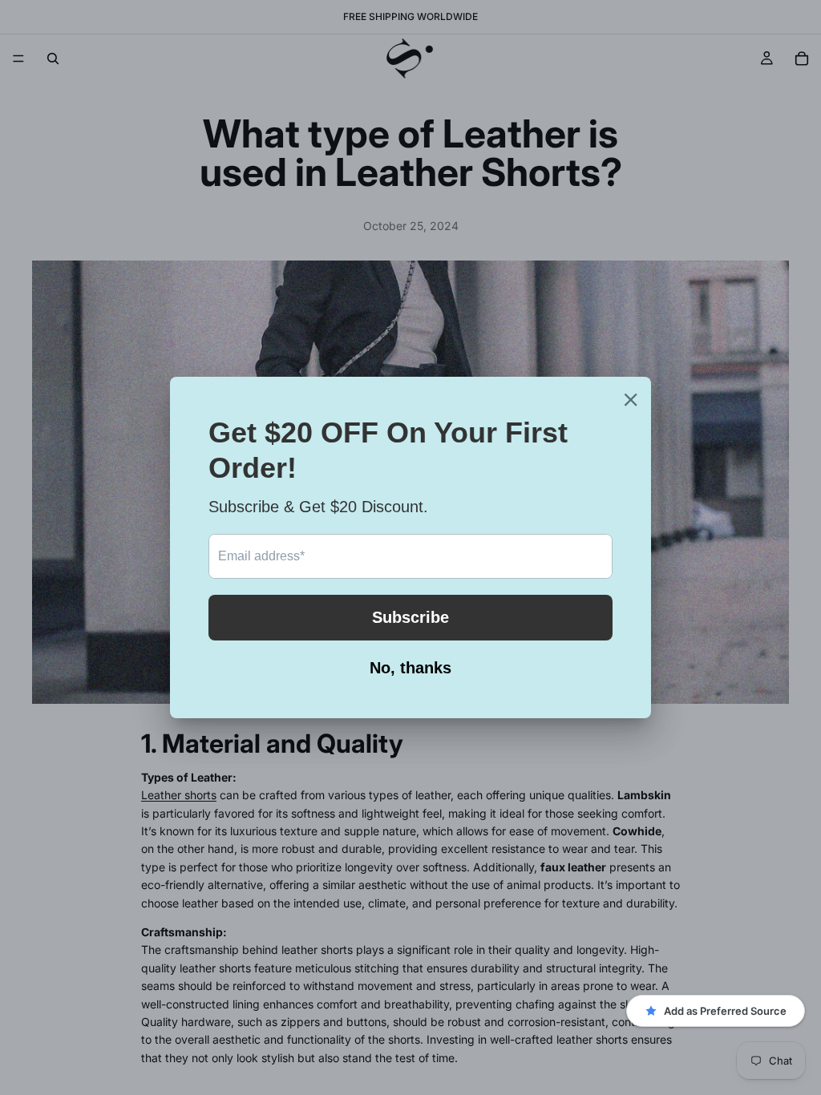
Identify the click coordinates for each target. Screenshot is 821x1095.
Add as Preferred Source (725, 1010)
